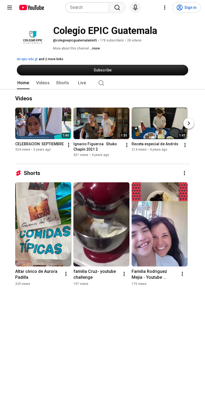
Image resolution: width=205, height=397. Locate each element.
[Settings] (164, 7)
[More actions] (68, 145)
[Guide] (9, 7)
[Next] (188, 123)
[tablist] (102, 83)
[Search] (117, 7)
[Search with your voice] (135, 7)
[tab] (23, 83)
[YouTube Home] (31, 7)
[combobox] (89, 7)
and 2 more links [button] (51, 59)
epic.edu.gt (29, 59)
